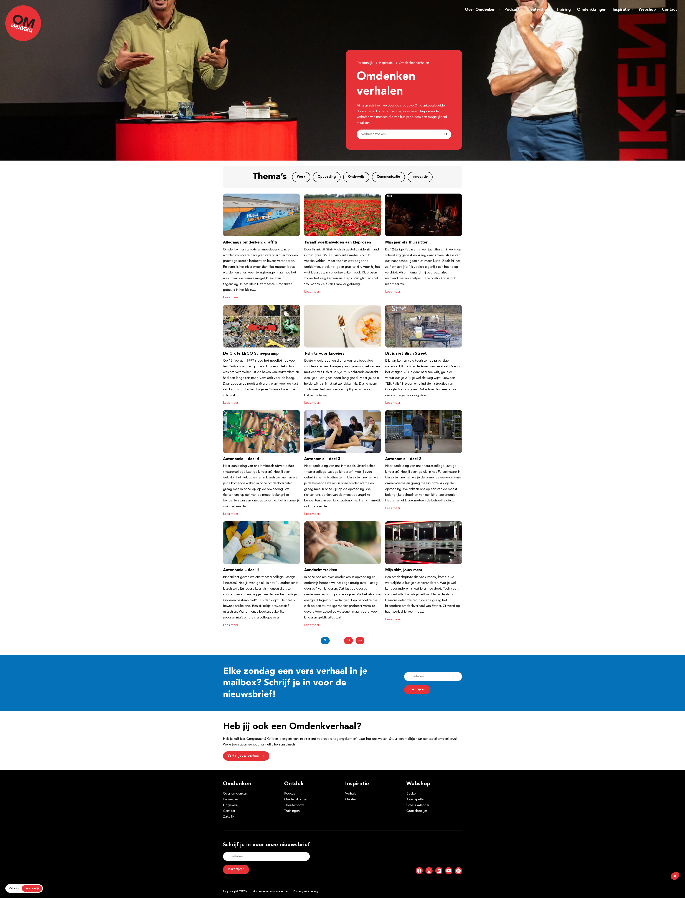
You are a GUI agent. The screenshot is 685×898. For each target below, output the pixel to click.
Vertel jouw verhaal (243, 756)
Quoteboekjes (416, 811)
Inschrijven (417, 689)
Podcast (512, 10)
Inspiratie (621, 10)
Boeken (411, 793)
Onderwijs (356, 177)
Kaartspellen (415, 799)
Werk (301, 177)
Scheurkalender (418, 805)
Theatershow (538, 10)
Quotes (350, 799)
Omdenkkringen (591, 10)
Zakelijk (228, 816)
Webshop (647, 10)
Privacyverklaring (305, 891)
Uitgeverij (230, 805)
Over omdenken (235, 793)
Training (563, 10)
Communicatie (388, 177)
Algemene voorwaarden (271, 891)
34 (348, 640)
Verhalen (351, 793)
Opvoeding (327, 177)
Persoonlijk (365, 63)
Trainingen (292, 811)
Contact (669, 10)
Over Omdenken (480, 10)
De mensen (231, 799)
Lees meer (230, 297)
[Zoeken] (446, 134)
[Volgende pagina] (360, 640)
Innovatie (420, 177)
